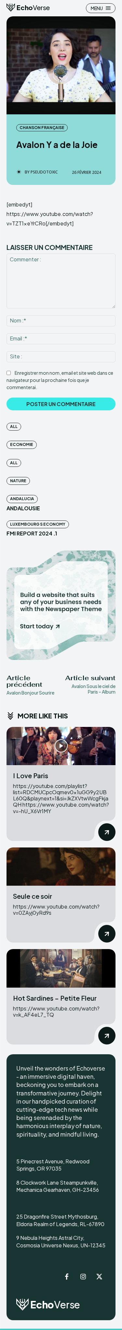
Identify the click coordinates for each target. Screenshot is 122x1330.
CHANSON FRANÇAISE (42, 127)
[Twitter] (99, 1277)
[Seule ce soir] (61, 866)
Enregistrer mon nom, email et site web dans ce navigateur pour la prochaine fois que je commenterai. (60, 380)
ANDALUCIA (22, 498)
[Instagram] (82, 1277)
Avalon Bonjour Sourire (30, 693)
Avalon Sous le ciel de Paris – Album (93, 689)
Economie (21, 444)
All (14, 426)
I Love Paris (30, 775)
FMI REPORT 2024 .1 (32, 533)
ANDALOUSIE (23, 508)
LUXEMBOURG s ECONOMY (37, 524)
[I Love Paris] (61, 746)
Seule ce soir (32, 896)
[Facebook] (66, 1277)
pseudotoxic (44, 172)
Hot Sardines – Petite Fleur (55, 998)
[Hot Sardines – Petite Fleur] (61, 968)
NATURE (18, 480)
